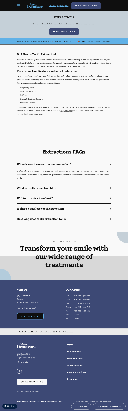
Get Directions (30, 316)
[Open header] (19, 5)
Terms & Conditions (36, 401)
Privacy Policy (22, 401)
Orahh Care (57, 401)
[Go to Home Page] (35, 5)
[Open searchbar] (109, 5)
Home (70, 345)
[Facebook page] (19, 371)
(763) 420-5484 (68, 41)
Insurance (72, 379)
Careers (48, 401)
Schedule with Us (86, 5)
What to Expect (75, 365)
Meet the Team (75, 358)
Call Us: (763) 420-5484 (58, 5)
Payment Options (76, 372)
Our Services (74, 351)
